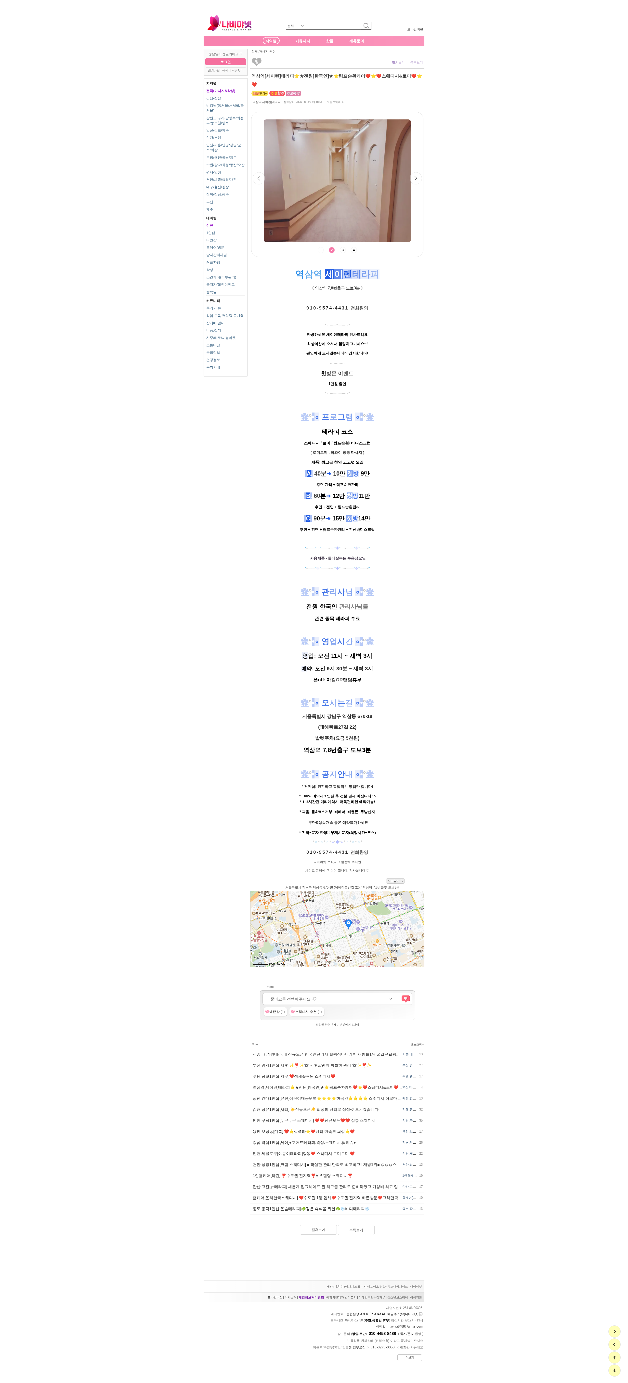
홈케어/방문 (215, 247)
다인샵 (211, 240)
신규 (209, 225)
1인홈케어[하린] (413, 1175)
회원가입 (214, 70)
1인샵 (210, 233)
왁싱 (209, 270)
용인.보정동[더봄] (415, 1131)
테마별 (211, 218)
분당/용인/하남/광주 (221, 157)
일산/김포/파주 (217, 130)
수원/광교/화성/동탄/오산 (225, 165)
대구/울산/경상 (217, 187)
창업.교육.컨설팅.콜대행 (225, 316)
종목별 (211, 292)
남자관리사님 (216, 255)
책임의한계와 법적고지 (341, 1297)
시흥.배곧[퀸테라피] (416, 1054)
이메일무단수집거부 (372, 1297)
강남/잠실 (213, 98)
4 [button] (354, 250)
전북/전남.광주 (217, 194)
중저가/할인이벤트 (220, 284)
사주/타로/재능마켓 (221, 338)
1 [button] (321, 250)
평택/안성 (213, 172)
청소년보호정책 (397, 1297)
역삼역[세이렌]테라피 (267, 102)
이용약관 (416, 1297)
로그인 (226, 62)
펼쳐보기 (398, 62)
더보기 (410, 1357)
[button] (416, 178)
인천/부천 (213, 138)
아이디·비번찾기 (233, 70)
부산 (209, 202)
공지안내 (213, 367)
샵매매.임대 (215, 323)
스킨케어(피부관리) (221, 277)
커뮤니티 (302, 41)
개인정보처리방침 (311, 1297)
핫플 (329, 41)
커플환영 (213, 262)
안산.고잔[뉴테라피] (416, 1187)
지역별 (270, 41)
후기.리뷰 (213, 308)
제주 (209, 209)
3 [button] (343, 250)
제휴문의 (356, 41)
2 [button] (332, 250)
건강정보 (213, 360)
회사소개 (290, 1297)
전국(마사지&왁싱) (220, 91)
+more (269, 987)
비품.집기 (213, 330)
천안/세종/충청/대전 (221, 179)
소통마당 (213, 345)
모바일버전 (415, 29)
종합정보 (213, 352)
